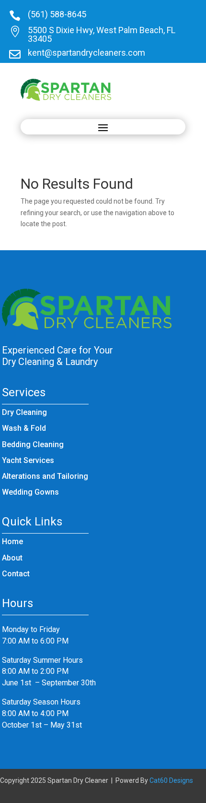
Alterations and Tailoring (45, 476)
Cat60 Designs (171, 780)
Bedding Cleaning (33, 444)
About (12, 557)
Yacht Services (28, 460)
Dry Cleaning (24, 412)
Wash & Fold (24, 428)
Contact (16, 573)
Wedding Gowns (30, 492)
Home (12, 541)
